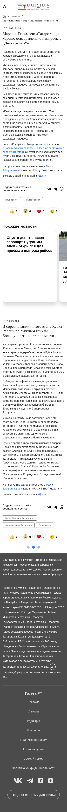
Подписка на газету (33, 739)
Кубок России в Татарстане (19, 518)
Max (48, 166)
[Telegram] (55, 189)
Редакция (33, 721)
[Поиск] (4, 7)
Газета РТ (33, 693)
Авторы (33, 711)
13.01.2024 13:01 (12, 321)
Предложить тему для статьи (34, 795)
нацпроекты (11, 199)
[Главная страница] (33, 7)
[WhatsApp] (61, 189)
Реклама (33, 702)
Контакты (33, 730)
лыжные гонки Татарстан (18, 525)
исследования (32, 199)
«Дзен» (42, 175)
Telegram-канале (13, 170)
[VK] (18, 781)
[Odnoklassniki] (40, 781)
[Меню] (62, 7)
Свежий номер (33, 758)
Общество (15, 16)
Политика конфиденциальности (33, 768)
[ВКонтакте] (49, 189)
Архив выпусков (34, 749)
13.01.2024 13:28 (12, 28)
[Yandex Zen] (50, 781)
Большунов (45, 525)
